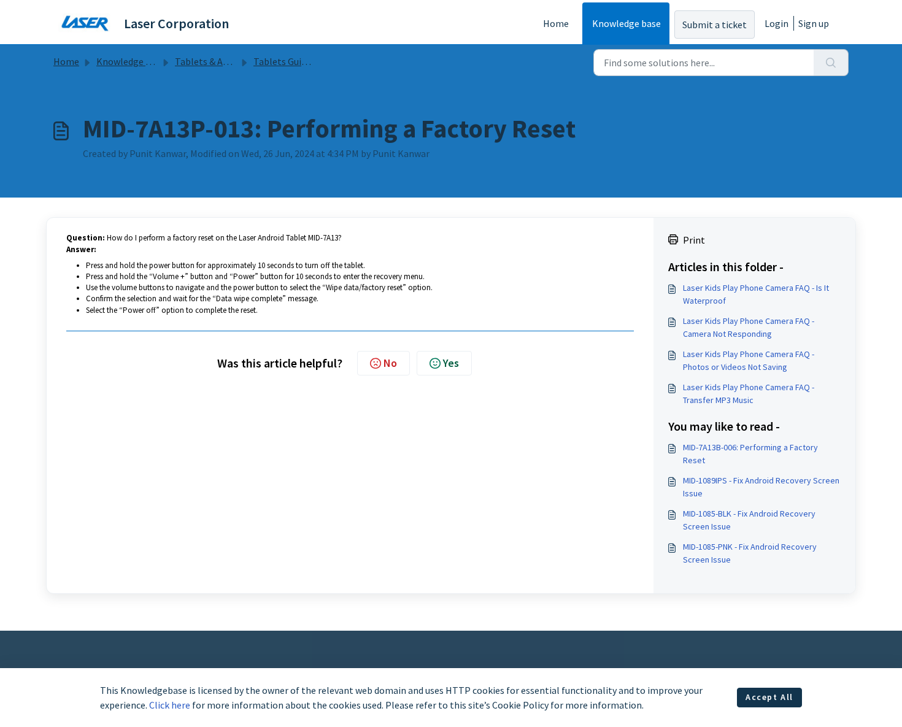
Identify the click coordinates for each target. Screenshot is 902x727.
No (390, 363)
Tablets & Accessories (220, 61)
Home (556, 23)
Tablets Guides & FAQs (299, 61)
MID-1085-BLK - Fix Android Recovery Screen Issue (749, 520)
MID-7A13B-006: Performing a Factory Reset (750, 454)
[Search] (831, 62)
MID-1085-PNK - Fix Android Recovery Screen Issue (750, 553)
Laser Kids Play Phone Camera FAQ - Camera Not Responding (748, 327)
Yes (451, 363)
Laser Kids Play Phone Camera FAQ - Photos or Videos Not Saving (748, 360)
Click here (169, 705)
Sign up (813, 23)
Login (776, 23)
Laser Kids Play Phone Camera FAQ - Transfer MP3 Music (748, 394)
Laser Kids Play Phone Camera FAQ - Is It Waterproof (756, 294)
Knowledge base (626, 23)
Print (694, 240)
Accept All (769, 696)
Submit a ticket (714, 24)
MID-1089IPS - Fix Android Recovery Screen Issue (761, 487)
